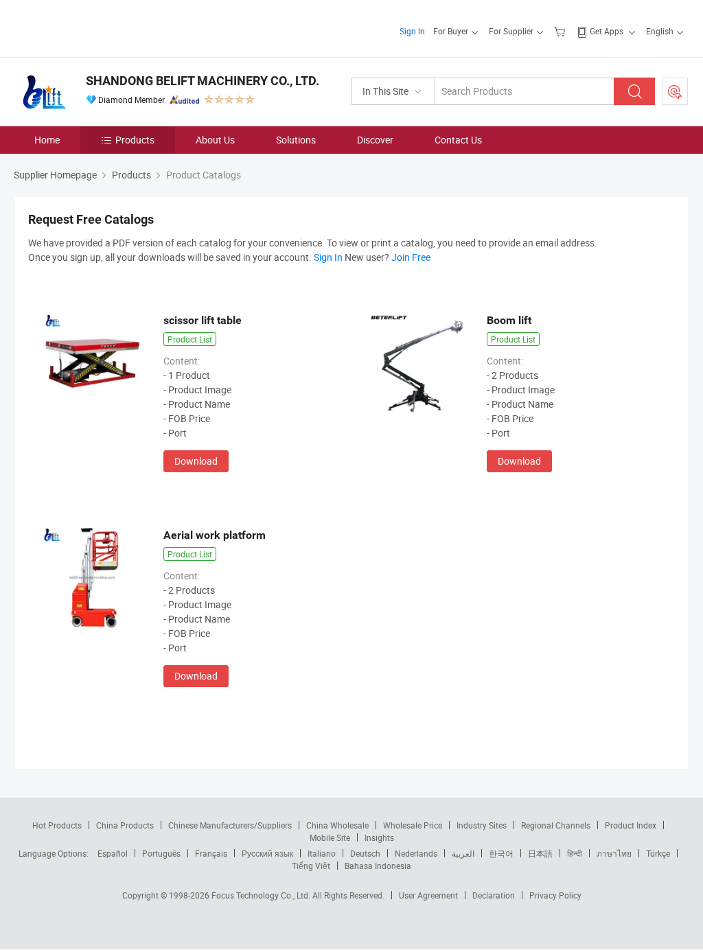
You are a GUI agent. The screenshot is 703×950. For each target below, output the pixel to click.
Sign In (412, 30)
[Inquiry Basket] (561, 30)
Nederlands (416, 853)
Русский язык (267, 853)
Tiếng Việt (311, 865)
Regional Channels (555, 825)
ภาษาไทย (614, 853)
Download (196, 460)
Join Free (410, 257)
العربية (463, 853)
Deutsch (365, 853)
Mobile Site (330, 837)
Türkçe (658, 853)
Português (161, 853)
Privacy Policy (555, 895)
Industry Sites (482, 825)
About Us (215, 139)
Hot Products (57, 825)
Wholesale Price (412, 825)
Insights (379, 837)
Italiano (322, 853)
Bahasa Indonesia (378, 865)
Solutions (296, 139)
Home (47, 139)
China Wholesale (337, 825)
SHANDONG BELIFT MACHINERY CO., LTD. (202, 80)
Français (211, 853)
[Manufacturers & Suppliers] (102, 27)
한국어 (501, 853)
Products (134, 139)
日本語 (540, 853)
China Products (125, 825)
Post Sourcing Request (675, 91)
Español (112, 853)
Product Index (630, 825)
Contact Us (458, 139)
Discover (375, 139)
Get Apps (606, 30)
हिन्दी (574, 853)
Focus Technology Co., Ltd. (261, 895)
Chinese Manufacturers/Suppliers (230, 825)
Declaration (493, 895)
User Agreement (428, 895)
